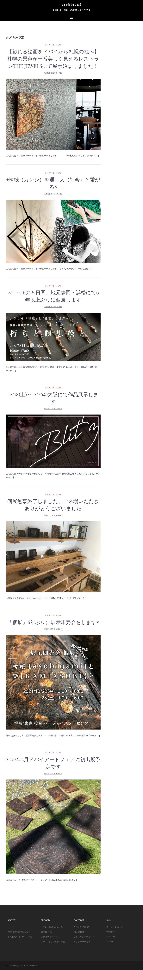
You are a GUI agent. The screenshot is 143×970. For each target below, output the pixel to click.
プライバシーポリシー (84, 936)
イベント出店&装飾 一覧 (52, 926)
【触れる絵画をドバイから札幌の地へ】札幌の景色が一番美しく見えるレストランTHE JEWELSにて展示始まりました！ (53, 58)
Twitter (109, 941)
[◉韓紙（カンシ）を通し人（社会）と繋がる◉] (53, 231)
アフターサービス (82, 941)
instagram (110, 931)
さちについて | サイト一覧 (20, 936)
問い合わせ (79, 931)
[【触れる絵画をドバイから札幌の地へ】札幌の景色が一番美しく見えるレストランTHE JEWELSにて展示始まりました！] (53, 114)
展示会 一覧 (46, 931)
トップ (11, 926)
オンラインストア (114, 926)
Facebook (110, 936)
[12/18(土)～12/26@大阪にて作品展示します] (53, 441)
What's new (53, 45)
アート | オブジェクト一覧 (53, 941)
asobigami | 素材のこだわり (20, 931)
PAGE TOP (137, 938)
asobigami (16, 965)
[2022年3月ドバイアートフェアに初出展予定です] (53, 826)
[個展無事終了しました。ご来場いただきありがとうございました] (53, 556)
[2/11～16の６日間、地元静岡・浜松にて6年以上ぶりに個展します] (53, 336)
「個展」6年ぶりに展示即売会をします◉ (53, 622)
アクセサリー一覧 (49, 936)
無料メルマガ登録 (82, 926)
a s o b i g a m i (71, 4)
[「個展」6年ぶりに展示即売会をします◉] (53, 682)
